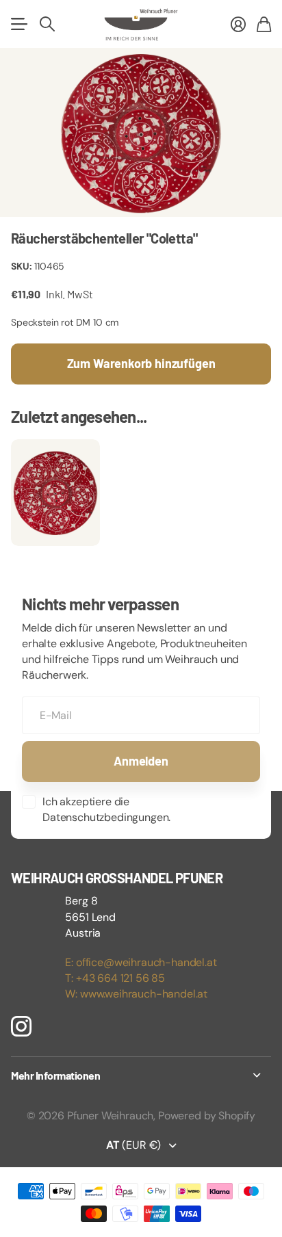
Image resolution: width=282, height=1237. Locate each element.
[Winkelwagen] (264, 24)
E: (70, 962)
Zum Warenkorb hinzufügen (141, 363)
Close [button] (141, 1075)
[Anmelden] (238, 24)
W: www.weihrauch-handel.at (136, 994)
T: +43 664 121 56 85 (115, 978)
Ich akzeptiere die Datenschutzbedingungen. (106, 809)
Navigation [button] (18, 24)
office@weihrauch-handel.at (146, 962)
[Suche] (47, 24)
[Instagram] (21, 1025)
